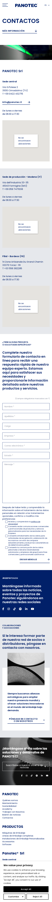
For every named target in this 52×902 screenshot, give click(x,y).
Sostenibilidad (9, 806)
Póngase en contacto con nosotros (23, 720)
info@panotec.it (12, 102)
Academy (7, 809)
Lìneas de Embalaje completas (17, 835)
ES (46, 5)
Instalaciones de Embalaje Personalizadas (23, 838)
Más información (13, 30)
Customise (13, 896)
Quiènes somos (10, 800)
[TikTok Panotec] (14, 609)
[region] (26, 881)
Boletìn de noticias (11, 814)
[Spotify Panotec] (20, 609)
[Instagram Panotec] (8, 609)
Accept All (26, 889)
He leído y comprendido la (24, 523)
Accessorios (8, 841)
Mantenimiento (9, 803)
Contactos (7, 817)
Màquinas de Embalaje (13, 833)
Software (6, 844)
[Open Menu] (5, 5)
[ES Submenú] (49, 5)
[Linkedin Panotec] (26, 609)
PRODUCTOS (12, 826)
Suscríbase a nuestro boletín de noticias (24, 766)
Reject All (37, 896)
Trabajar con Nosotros (13, 811)
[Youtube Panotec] (32, 609)
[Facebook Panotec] (3, 609)
